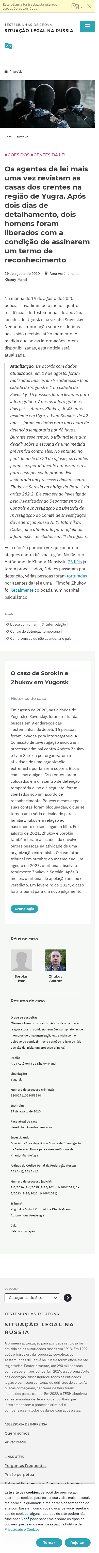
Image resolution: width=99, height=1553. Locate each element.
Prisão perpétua (19, 1474)
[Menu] (87, 26)
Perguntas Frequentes (25, 1465)
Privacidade (15, 1442)
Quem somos (17, 1433)
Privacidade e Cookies (22, 1529)
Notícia (17, 71)
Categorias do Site (25, 1297)
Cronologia (24, 909)
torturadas (77, 576)
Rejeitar (77, 1542)
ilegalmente (22, 590)
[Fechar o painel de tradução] (89, 6)
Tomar (49, 1542)
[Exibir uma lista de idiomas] (77, 6)
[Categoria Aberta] (68, 1297)
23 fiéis (75, 562)
